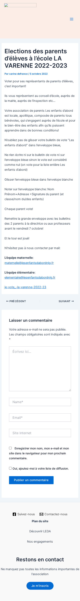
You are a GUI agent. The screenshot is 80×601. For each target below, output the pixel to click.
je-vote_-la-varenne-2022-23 (25, 287)
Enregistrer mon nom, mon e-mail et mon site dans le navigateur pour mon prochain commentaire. (39, 453)
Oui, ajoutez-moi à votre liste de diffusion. (40, 468)
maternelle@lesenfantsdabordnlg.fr (29, 263)
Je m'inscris (40, 586)
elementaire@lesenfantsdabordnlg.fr (30, 277)
